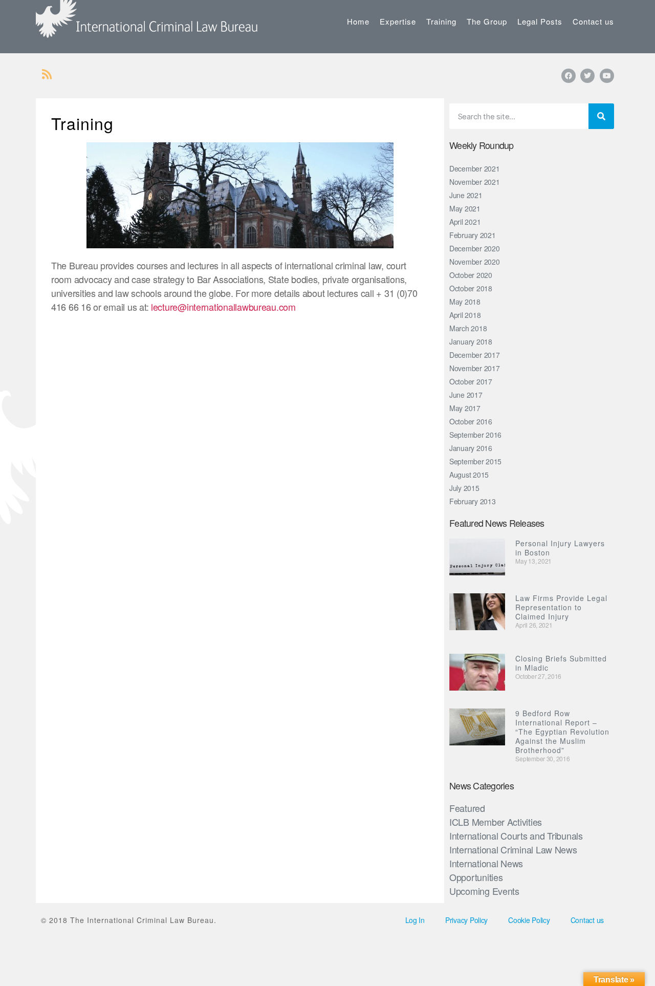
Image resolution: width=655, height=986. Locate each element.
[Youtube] (607, 76)
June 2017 (466, 395)
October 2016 (470, 421)
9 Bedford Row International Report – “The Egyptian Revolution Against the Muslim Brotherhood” (562, 731)
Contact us (593, 21)
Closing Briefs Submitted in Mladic (561, 663)
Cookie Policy (529, 920)
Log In (415, 920)
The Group (487, 21)
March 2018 (468, 328)
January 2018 (470, 341)
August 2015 (469, 474)
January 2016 (470, 448)
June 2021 (466, 195)
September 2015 (475, 461)
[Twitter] (587, 76)
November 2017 (474, 368)
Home (358, 21)
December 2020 (474, 248)
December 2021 (474, 168)
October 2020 (470, 275)
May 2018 (465, 301)
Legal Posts (539, 21)
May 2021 (465, 208)
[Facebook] (568, 76)
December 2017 (474, 355)
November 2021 (474, 182)
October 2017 (470, 381)
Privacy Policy (466, 920)
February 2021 (472, 235)
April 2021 (465, 222)
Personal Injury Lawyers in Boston (560, 548)
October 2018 (470, 288)
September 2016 (475, 435)
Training (441, 21)
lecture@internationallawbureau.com (223, 306)
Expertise (398, 21)
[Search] (601, 116)
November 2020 (474, 261)
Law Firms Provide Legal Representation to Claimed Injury (561, 607)
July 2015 (464, 488)
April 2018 (465, 315)
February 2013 (472, 501)
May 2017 (465, 408)
